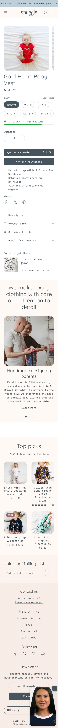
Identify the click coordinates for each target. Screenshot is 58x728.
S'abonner (29, 696)
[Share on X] (15, 202)
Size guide (48, 97)
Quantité (9, 131)
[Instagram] (34, 654)
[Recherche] (45, 12)
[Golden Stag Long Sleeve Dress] (42, 473)
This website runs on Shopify (29, 724)
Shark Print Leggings (43, 539)
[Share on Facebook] (6, 202)
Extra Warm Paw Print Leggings (15, 489)
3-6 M (43, 104)
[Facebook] (15, 654)
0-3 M (28, 104)
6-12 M (10, 113)
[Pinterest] (43, 654)
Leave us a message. (29, 602)
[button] (43, 706)
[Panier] (52, 12)
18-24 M (46, 113)
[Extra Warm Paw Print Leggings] (15, 473)
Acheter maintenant (29, 161)
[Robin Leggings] (15, 522)
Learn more (29, 407)
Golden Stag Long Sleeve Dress (43, 490)
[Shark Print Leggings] (42, 522)
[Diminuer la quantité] (8, 138)
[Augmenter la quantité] (21, 138)
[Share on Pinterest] (24, 202)
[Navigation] (5, 12)
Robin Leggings (15, 537)
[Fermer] (54, 688)
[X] (24, 654)
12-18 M (28, 113)
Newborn (11, 104)
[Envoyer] (50, 573)
